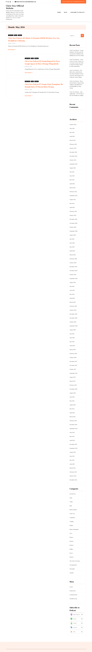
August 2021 (73, 199)
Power (71, 553)
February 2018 (73, 353)
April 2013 (72, 464)
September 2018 (73, 326)
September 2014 (73, 428)
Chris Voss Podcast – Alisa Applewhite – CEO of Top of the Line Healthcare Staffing (77, 93)
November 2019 (73, 270)
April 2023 (72, 136)
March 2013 (72, 468)
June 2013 (72, 456)
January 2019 (73, 310)
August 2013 (73, 452)
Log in (71, 586)
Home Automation (74, 529)
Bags (71, 505)
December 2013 (73, 444)
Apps (71, 497)
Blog (65, 12)
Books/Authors (73, 509)
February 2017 (73, 385)
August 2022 (73, 168)
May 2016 (72, 401)
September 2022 (73, 164)
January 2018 (73, 357)
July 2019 (72, 286)
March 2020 (72, 254)
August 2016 (73, 393)
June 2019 (72, 290)
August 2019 (73, 282)
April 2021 (72, 207)
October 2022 (73, 160)
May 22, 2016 (12, 43)
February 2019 (73, 306)
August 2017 (73, 377)
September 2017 (73, 373)
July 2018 (72, 333)
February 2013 (73, 472)
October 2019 (73, 274)
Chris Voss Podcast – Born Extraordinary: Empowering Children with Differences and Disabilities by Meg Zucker (77, 85)
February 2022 (73, 191)
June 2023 (72, 128)
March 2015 (72, 416)
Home (59, 12)
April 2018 (72, 345)
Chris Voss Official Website (15, 7)
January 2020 (73, 262)
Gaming (71, 521)
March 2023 (72, 140)
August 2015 (73, 404)
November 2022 (73, 156)
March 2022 (72, 187)
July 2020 (72, 239)
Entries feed (72, 590)
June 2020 (72, 243)
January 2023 (73, 148)
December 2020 (73, 219)
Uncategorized (73, 565)
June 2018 (72, 337)
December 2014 (73, 424)
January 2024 (73, 124)
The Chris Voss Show (75, 561)
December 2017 (73, 361)
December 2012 (73, 479)
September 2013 (73, 448)
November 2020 (73, 223)
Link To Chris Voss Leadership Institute (73, 1)
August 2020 (73, 235)
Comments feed (73, 594)
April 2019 (72, 298)
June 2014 (72, 432)
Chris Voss (11, 35)
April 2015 (72, 412)
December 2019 (73, 266)
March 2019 (72, 302)
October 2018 (73, 322)
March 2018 (72, 349)
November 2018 (73, 318)
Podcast (19, 35)
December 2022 (73, 152)
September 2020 (73, 231)
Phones (71, 537)
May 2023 (72, 132)
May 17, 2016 (29, 89)
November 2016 (73, 389)
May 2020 (72, 247)
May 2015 (72, 408)
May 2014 (72, 436)
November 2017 (73, 365)
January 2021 (73, 215)
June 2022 (72, 175)
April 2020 (72, 250)
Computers (72, 517)
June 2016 (72, 397)
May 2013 (72, 460)
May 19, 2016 (29, 66)
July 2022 (72, 172)
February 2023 (73, 144)
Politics (71, 549)
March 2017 (72, 381)
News (16, 35)
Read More (11, 49)
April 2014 (72, 440)
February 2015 (73, 420)
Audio (71, 501)
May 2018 (72, 341)
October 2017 (73, 369)
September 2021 (73, 195)
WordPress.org (73, 598)
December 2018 (73, 314)
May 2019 (72, 294)
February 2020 (73, 258)
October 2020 (73, 227)
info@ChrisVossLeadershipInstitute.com (26, 1)
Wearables (72, 569)
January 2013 (73, 476)
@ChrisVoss (73, 493)
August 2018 (73, 329)
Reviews (72, 557)
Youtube (72, 572)
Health (71, 525)
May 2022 (72, 179)
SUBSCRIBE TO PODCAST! (77, 12)
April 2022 (72, 183)
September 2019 (73, 278)
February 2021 (73, 211)
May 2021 (72, 203)
